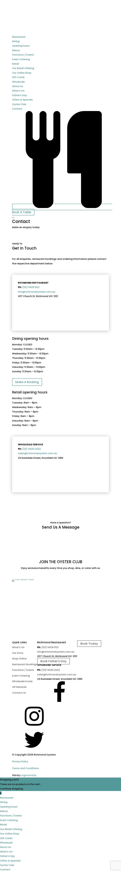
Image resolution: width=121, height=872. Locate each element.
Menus (16, 50)
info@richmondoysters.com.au (36, 291)
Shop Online (19, 658)
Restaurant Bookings (24, 664)
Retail (15, 63)
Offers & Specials (22, 99)
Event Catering (21, 59)
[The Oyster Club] (23, 579)
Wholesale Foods (22, 681)
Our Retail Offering (23, 68)
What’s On (18, 90)
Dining (15, 41)
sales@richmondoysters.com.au (37, 453)
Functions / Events (23, 54)
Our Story (17, 653)
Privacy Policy (20, 761)
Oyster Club (19, 104)
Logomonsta (28, 775)
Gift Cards (18, 77)
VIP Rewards (19, 687)
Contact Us (19, 692)
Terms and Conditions (25, 768)
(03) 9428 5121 (30, 287)
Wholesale (18, 82)
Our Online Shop (21, 73)
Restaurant (19, 37)
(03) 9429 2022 (31, 449)
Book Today (89, 644)
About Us (17, 86)
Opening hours (21, 45)
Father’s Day (19, 95)
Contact (17, 108)
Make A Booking (27, 382)
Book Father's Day (53, 661)
